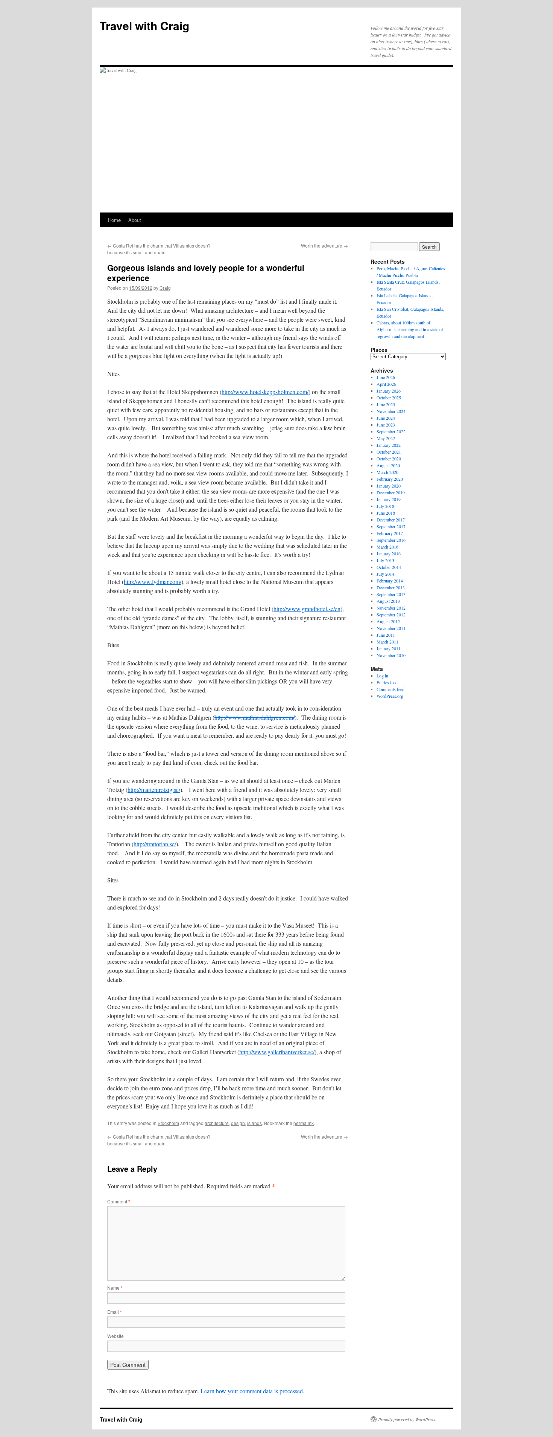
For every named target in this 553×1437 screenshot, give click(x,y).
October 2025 (389, 397)
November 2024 (391, 411)
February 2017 (390, 533)
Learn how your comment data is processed (252, 1391)
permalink (303, 1123)
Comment (118, 1201)
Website (115, 1336)
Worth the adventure (324, 245)
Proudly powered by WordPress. (407, 1419)
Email (114, 1312)
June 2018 (386, 513)
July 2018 (385, 506)
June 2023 (386, 425)
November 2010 (391, 655)
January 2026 (389, 391)
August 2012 (388, 621)
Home (114, 219)
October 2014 (389, 567)
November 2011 (391, 628)
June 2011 (386, 635)
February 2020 (390, 479)
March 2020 (387, 472)
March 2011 (387, 642)
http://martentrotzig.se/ (154, 789)
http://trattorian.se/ (155, 844)
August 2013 (388, 601)
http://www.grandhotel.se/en (306, 609)
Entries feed (387, 682)
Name (115, 1287)
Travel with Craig (144, 25)
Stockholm (168, 1123)
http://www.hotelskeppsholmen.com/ (265, 392)
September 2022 (391, 431)
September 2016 (391, 540)
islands (254, 1123)
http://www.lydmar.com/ (152, 582)
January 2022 (389, 445)
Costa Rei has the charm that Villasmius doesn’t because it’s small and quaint (158, 248)
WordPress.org (390, 696)
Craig (165, 287)
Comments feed (390, 689)
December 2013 (391, 587)
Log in (382, 676)
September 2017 (391, 526)
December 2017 (391, 520)
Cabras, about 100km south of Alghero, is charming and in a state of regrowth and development (410, 329)
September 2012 (391, 614)
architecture (217, 1123)
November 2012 (391, 608)
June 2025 (386, 404)
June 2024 (386, 418)
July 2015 (385, 560)
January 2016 (389, 553)
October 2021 (389, 452)
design (238, 1123)
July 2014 (385, 574)
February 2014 (390, 581)
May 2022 (386, 438)
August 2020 (388, 465)
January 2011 (389, 648)
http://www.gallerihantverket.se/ (276, 1052)
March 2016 (387, 547)
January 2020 (389, 486)
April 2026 (386, 384)
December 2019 (391, 492)
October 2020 (389, 459)
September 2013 (391, 594)
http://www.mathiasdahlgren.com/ (254, 717)
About (134, 219)
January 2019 (389, 499)
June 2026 (386, 377)
